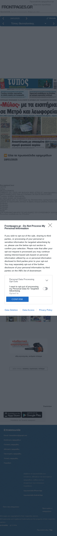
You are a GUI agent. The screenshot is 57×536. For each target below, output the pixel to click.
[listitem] (28, 280)
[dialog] (28, 268)
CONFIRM (17, 299)
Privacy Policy (45, 310)
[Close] (51, 226)
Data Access (28, 310)
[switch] (45, 288)
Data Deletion (11, 310)
